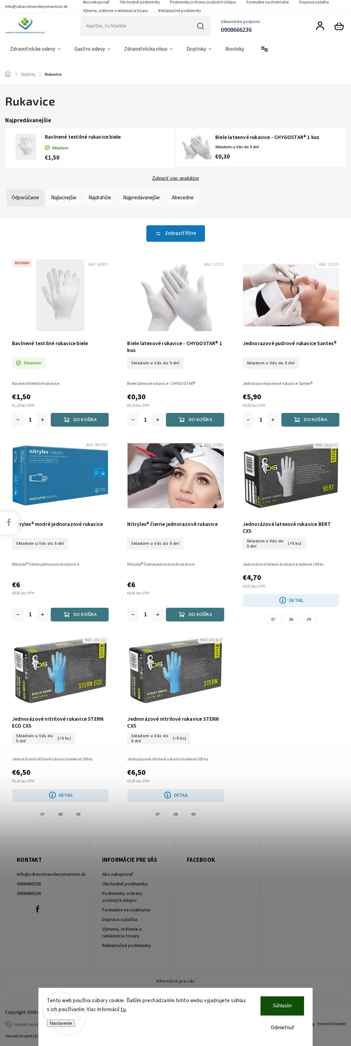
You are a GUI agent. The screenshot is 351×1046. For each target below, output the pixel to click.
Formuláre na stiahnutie (126, 910)
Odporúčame (25, 197)
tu (123, 1009)
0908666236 (29, 884)
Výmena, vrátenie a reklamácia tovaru (115, 11)
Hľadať (200, 26)
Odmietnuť (282, 1027)
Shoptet (26, 1036)
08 (291, 619)
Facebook (37, 909)
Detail (296, 600)
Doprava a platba (119, 919)
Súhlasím (282, 1005)
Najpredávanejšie (141, 197)
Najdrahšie (99, 197)
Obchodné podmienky (125, 884)
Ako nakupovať (117, 874)
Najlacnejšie (63, 197)
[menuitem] (35, 49)
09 (309, 619)
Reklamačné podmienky (179, 11)
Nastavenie (61, 1023)
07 (273, 619)
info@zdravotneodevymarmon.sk (47, 874)
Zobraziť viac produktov (175, 178)
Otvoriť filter (175, 233)
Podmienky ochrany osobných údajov (122, 897)
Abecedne (183, 197)
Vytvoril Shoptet (331, 1024)
